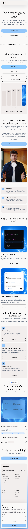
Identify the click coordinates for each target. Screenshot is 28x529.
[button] (14, 165)
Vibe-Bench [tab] (14, 71)
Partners (16, 496)
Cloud (3, 487)
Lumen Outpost (5, 478)
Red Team (4, 482)
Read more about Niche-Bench (14, 111)
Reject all (14, 521)
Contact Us (14, 357)
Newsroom (17, 492)
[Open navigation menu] (25, 3)
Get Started (14, 339)
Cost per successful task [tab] (14, 79)
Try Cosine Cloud (14, 306)
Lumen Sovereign (6, 480)
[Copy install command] (19, 470)
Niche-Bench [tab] (14, 66)
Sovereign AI (17, 476)
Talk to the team (14, 458)
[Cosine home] (5, 3)
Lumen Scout (5, 476)
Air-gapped (17, 478)
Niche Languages (18, 482)
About (16, 500)
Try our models (14, 35)
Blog (15, 494)
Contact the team (14, 30)
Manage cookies (14, 517)
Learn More (14, 375)
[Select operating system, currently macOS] (22, 470)
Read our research (14, 143)
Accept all (14, 525)
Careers (16, 498)
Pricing (3, 492)
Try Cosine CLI (14, 263)
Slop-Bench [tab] (14, 75)
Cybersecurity (18, 480)
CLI (3, 485)
